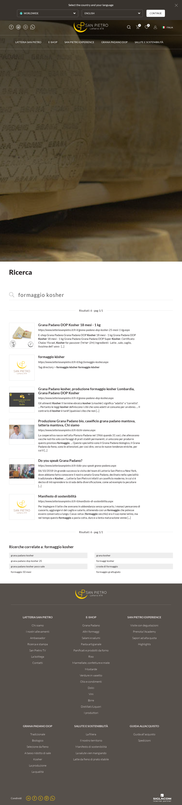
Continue (156, 13)
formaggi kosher (105, 560)
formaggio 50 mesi (21, 571)
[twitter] (40, 798)
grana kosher (103, 555)
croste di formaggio (107, 566)
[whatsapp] (52, 798)
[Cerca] (129, 27)
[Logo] (91, 27)
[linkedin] (28, 798)
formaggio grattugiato (108, 571)
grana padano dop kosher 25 (26, 560)
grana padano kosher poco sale (28, 566)
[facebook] (34, 798)
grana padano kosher (22, 555)
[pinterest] (46, 798)
